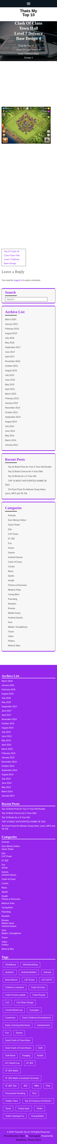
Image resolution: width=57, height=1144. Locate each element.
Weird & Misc (14, 645)
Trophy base (24, 1108)
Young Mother (37, 1116)
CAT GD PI (46, 980)
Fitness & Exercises (17, 585)
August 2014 (11, 422)
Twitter (39, 1108)
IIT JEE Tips (11, 1086)
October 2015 (11, 366)
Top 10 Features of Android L (38, 1101)
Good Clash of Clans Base (17, 1040)
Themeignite (34, 1136)
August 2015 (11, 370)
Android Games (15, 557)
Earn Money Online (17, 520)
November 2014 (12, 408)
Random (12, 604)
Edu (10, 529)
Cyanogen (34, 1010)
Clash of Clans (15, 562)
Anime (11, 548)
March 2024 (10, 319)
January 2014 (11, 445)
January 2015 (11, 403)
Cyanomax (10, 1018)
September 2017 (13, 347)
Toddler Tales (11, 1101)
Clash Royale (38, 995)
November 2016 (12, 361)
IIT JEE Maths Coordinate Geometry (22, 1078)
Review (11, 608)
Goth (40, 1048)
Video (11, 636)
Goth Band (10, 1055)
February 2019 (12, 329)
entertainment (43, 1025)
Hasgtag (26, 1055)
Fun (10, 543)
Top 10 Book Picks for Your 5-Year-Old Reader (30, 467)
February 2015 (12, 398)
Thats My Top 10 (28, 13)
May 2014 (9, 435)
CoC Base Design (25, 1002)
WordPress (21, 1140)
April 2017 (10, 356)
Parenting (12, 599)
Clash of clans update (15, 995)
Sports (11, 576)
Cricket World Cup (13, 1010)
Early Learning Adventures (17, 1025)
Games (11, 552)
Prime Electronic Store (14, 1136)
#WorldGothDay (30, 965)
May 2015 (9, 384)
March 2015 (10, 394)
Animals (12, 515)
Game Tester (14, 525)
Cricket (11, 566)
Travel (11, 631)
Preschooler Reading (15, 1093)
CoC (7, 1002)
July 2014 (9, 426)
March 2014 (10, 440)
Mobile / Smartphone (17, 627)
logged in (18, 280)
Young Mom (13, 594)
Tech (10, 622)
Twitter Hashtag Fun (14, 1116)
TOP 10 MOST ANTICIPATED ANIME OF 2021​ (24, 822)
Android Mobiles (29, 972)
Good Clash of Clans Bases (18, 1048)
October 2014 (11, 412)
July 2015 (9, 375)
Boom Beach (11, 980)
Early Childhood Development (36, 1018)
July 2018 (9, 338)
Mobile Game (14, 613)
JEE (25, 1086)
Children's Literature (14, 987)
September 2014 (13, 417)
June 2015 (10, 380)
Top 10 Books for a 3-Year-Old (22, 476)
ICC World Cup (12, 1063)
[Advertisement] (21, 87)
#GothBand (10, 965)
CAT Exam (13, 534)
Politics (11, 641)
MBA (36, 1086)
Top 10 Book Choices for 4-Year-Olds (25, 471)
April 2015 (10, 389)
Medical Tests (14, 590)
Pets (48, 1086)
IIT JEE (11, 539)
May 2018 (9, 343)
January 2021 (11, 324)
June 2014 (10, 431)
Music (11, 571)
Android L (9, 972)
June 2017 (10, 352)
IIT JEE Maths (11, 1071)
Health (11, 580)
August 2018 (11, 333)
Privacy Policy (34, 1140)
